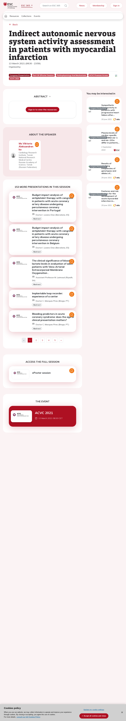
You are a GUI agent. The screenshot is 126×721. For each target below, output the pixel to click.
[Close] (122, 712)
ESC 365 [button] (26, 5)
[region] (63, 712)
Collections (26, 16)
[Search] (66, 6)
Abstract (37, 219)
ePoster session (41, 372)
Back (15, 24)
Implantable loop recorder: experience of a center (47, 295)
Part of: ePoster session (43, 75)
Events (37, 16)
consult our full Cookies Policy (28, 717)
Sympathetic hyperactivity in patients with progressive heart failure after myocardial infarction (110, 112)
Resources (14, 16)
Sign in (116, 5)
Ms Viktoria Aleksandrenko (26, 146)
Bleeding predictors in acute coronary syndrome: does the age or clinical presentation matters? (53, 317)
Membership (98, 5)
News (82, 5)
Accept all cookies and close (95, 716)
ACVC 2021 (44, 413)
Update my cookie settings (94, 710)
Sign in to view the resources (42, 109)
